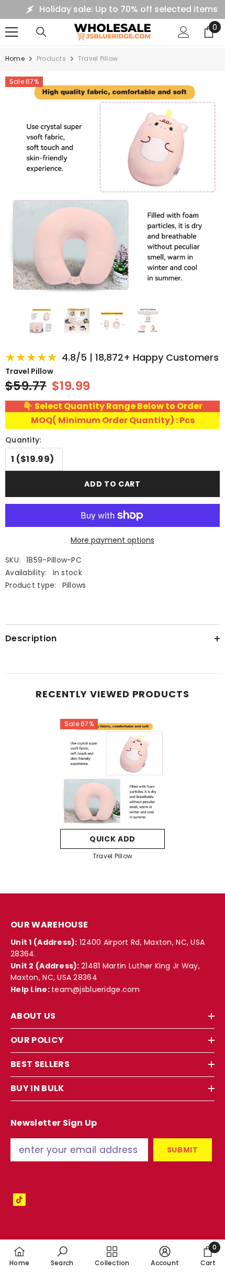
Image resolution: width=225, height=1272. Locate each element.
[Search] (41, 32)
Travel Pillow (112, 855)
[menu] (11, 32)
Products (51, 58)
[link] (62, 1256)
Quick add (112, 839)
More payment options (112, 540)
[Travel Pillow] (112, 771)
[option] (112, 793)
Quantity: (23, 440)
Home (15, 58)
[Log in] (183, 32)
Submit (182, 1150)
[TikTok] (19, 1200)
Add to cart (112, 484)
